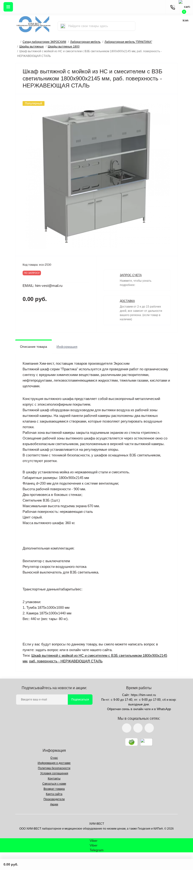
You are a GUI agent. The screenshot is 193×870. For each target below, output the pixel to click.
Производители (54, 799)
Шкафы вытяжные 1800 (64, 46)
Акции (54, 804)
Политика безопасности (54, 768)
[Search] (63, 26)
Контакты (54, 778)
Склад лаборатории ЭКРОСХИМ (44, 42)
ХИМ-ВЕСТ (96, 823)
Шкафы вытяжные (31, 46)
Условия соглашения (54, 773)
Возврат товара (54, 789)
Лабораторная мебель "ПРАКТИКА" (128, 42)
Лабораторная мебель (85, 42)
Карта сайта (54, 794)
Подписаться (80, 699)
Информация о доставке (54, 763)
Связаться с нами (54, 783)
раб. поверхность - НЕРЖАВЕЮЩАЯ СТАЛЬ (66, 661)
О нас (54, 757)
